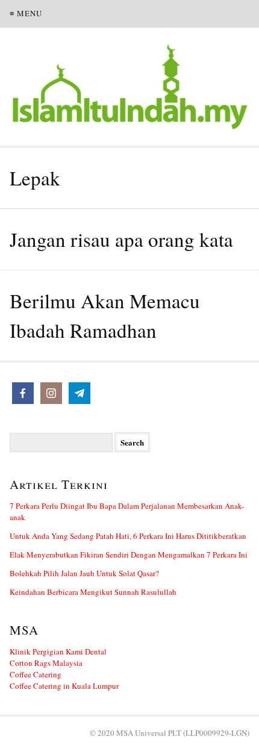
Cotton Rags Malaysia (46, 662)
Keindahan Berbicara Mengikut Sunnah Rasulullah (93, 591)
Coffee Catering (35, 674)
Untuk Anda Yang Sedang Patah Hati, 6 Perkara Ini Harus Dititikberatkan (128, 535)
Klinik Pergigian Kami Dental (58, 651)
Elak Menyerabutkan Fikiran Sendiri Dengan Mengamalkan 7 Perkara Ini (129, 554)
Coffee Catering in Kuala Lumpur (64, 685)
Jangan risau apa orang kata (121, 239)
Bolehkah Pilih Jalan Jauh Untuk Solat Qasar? (84, 573)
